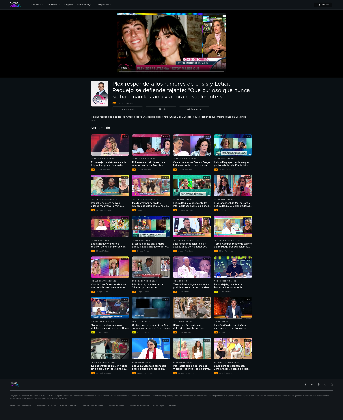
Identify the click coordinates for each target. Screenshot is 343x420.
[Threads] (319, 384)
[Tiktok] (312, 384)
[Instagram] (325, 384)
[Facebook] (305, 384)
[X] (332, 384)
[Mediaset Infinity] (16, 5)
